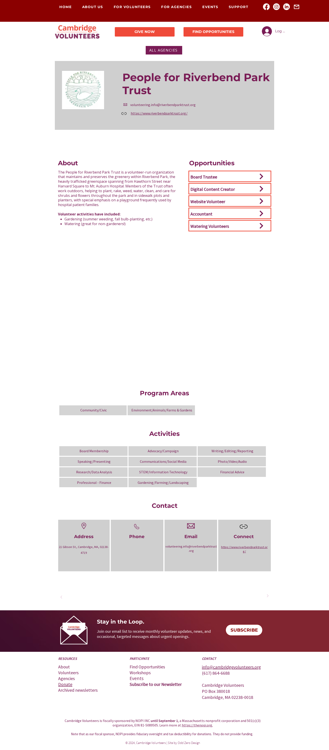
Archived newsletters (78, 690)
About (64, 667)
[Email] (296, 6)
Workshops (140, 672)
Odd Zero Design (189, 743)
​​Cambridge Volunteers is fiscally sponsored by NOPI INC (108, 720)
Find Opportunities (147, 667)
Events (137, 678)
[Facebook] (266, 6)
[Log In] (266, 31)
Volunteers (68, 672)
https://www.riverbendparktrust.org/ (159, 113)
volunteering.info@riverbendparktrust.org (163, 104)
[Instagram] (276, 6)
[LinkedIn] (286, 6)
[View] (261, 176)
